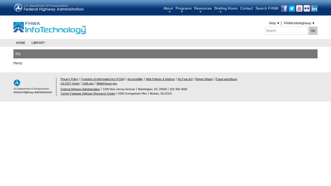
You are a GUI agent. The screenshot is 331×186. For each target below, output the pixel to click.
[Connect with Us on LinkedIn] (314, 8)
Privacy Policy (69, 79)
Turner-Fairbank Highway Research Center (88, 93)
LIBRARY (38, 43)
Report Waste (204, 79)
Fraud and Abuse (226, 79)
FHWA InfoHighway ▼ (299, 23)
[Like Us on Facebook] (284, 8)
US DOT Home (70, 83)
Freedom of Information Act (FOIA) (103, 79)
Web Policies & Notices (160, 79)
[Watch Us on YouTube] (299, 8)
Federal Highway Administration (80, 89)
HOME (20, 43)
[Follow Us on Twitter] (292, 8)
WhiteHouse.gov (106, 83)
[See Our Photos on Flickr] (307, 8)
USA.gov (88, 83)
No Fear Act (185, 79)
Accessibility (135, 79)
